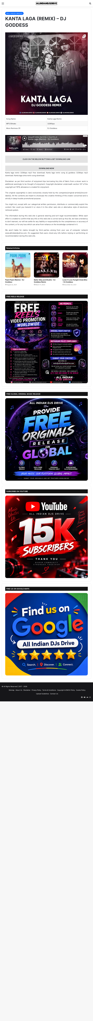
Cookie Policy (80, 690)
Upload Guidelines (42, 694)
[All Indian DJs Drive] (46, 3)
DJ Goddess (52, 128)
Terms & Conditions (49, 690)
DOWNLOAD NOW (46, 168)
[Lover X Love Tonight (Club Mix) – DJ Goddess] (75, 265)
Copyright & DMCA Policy (66, 690)
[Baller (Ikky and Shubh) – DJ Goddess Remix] (46, 265)
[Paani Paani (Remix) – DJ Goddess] (18, 265)
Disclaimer (27, 690)
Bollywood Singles (14, 13)
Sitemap (11, 690)
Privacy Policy (36, 690)
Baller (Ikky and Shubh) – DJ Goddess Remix (44, 281)
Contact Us (54, 694)
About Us (19, 690)
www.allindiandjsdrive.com (16, 233)
